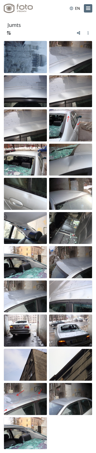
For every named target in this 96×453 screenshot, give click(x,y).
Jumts (14, 25)
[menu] (88, 8)
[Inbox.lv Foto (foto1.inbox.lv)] (23, 8)
